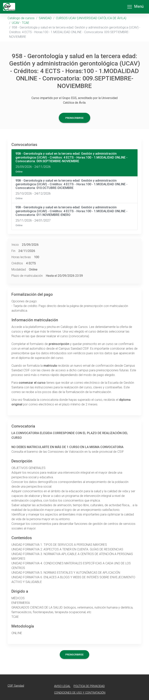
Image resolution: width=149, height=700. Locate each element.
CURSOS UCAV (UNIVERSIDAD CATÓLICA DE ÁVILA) (91, 18)
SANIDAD (45, 18)
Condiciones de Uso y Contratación (79, 692)
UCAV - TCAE (20, 23)
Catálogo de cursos (21, 18)
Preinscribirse (74, 118)
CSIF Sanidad (16, 685)
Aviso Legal (62, 686)
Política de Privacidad (89, 686)
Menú (139, 6)
